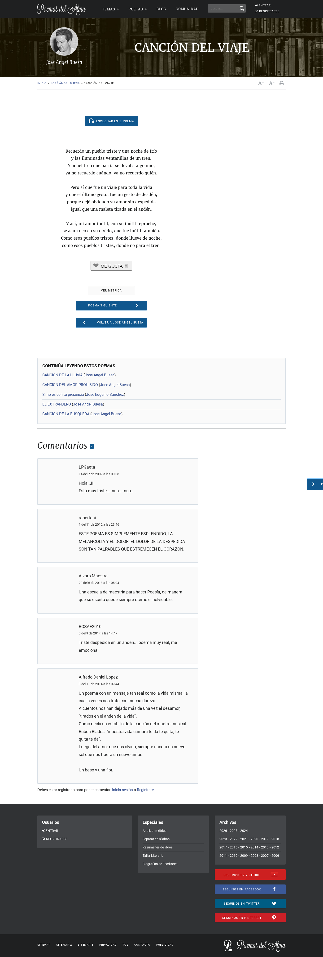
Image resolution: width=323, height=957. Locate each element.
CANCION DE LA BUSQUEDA (65, 414)
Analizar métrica (154, 830)
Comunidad (187, 9)
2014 (254, 847)
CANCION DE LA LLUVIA (62, 375)
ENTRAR (265, 5)
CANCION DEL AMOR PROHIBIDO (70, 385)
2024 (244, 830)
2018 (275, 839)
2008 (254, 855)
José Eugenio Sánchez (105, 394)
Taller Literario (153, 855)
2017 (223, 847)
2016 (233, 847)
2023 (223, 839)
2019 (265, 839)
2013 (265, 847)
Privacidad (108, 944)
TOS (125, 944)
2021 (244, 839)
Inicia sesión (122, 790)
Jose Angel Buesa (99, 375)
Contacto (142, 944)
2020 (254, 839)
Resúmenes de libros (158, 847)
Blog (161, 9)
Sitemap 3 (85, 944)
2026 (223, 830)
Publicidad (164, 944)
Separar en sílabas (156, 839)
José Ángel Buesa (65, 83)
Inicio (42, 83)
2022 (233, 839)
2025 (233, 830)
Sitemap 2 (64, 944)
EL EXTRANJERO (56, 404)
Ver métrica (111, 290)
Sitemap (43, 944)
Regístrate (145, 790)
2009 (244, 855)
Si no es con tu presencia (63, 394)
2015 (244, 847)
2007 (265, 855)
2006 (275, 855)
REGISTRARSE (269, 11)
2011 (223, 855)
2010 (233, 855)
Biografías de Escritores (160, 864)
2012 (275, 847)
